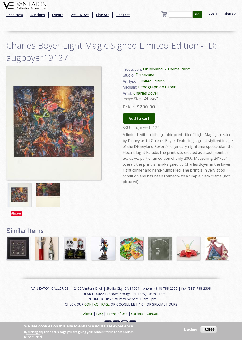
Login (213, 13)
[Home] (25, 5)
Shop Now (14, 15)
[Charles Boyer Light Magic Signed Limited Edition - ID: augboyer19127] (20, 192)
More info (33, 337)
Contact (123, 15)
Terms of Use (117, 313)
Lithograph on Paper (157, 87)
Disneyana (145, 74)
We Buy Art (80, 15)
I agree (209, 329)
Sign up (230, 13)
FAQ (99, 313)
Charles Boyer (145, 93)
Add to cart (139, 118)
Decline (191, 329)
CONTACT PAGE (97, 304)
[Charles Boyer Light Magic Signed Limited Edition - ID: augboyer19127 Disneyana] (53, 122)
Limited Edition (151, 81)
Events (57, 15)
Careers (137, 313)
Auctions (37, 15)
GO (197, 14)
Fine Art (102, 15)
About (87, 313)
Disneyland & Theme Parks (167, 69)
